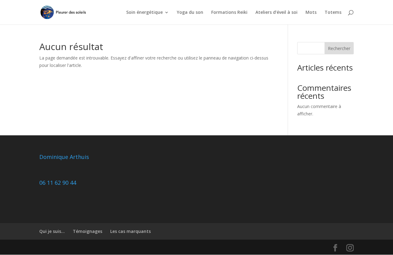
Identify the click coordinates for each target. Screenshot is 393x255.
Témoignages (87, 231)
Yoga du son (190, 12)
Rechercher (339, 48)
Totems (333, 12)
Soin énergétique (144, 12)
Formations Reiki (229, 12)
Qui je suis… (52, 231)
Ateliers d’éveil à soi (276, 12)
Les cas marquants (130, 231)
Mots (311, 12)
